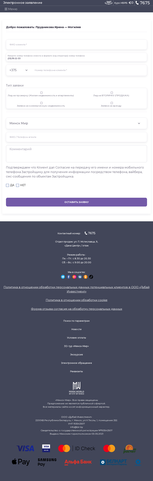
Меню (12, 9)
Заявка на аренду (111, 105)
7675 (145, 2)
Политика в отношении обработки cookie (76, 300)
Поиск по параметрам (76, 320)
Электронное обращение (76, 363)
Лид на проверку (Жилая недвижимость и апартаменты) (41, 95)
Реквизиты (76, 371)
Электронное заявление (22, 2)
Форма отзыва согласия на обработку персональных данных (76, 309)
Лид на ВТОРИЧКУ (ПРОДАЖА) (111, 95)
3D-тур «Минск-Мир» (76, 346)
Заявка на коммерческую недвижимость (41, 105)
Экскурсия (76, 354)
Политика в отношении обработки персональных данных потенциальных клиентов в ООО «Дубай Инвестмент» (76, 289)
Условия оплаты (76, 337)
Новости (76, 329)
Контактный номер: (76, 233)
